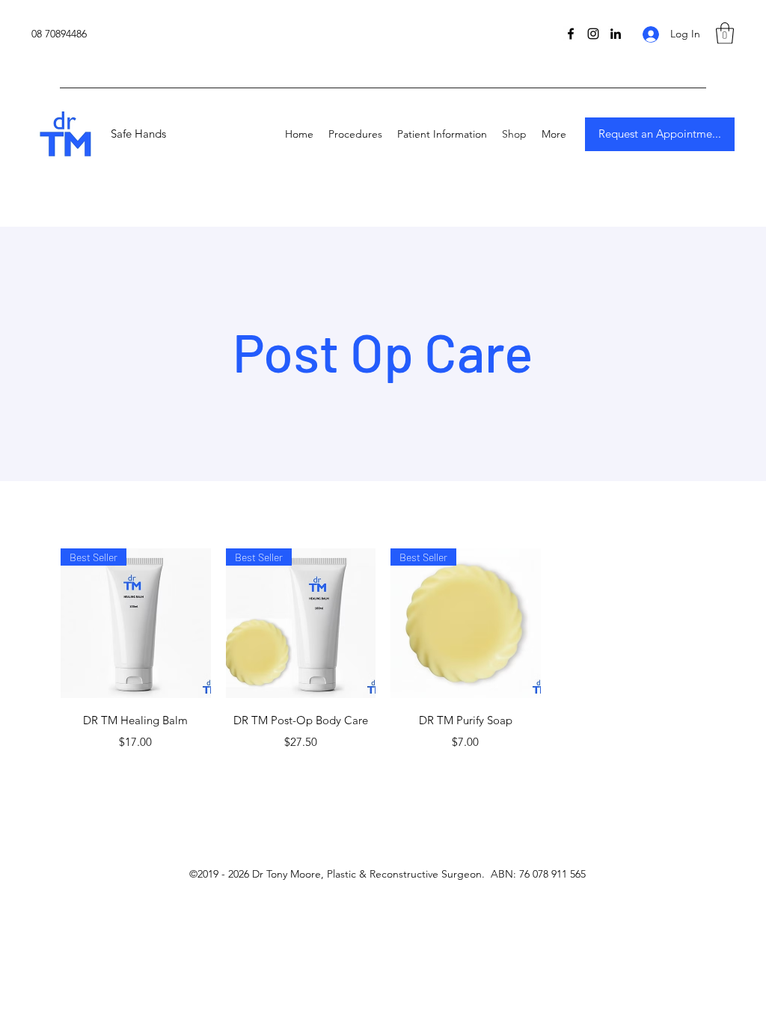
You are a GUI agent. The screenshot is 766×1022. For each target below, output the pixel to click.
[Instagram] (593, 33)
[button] (725, 33)
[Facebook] (570, 33)
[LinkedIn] (615, 33)
